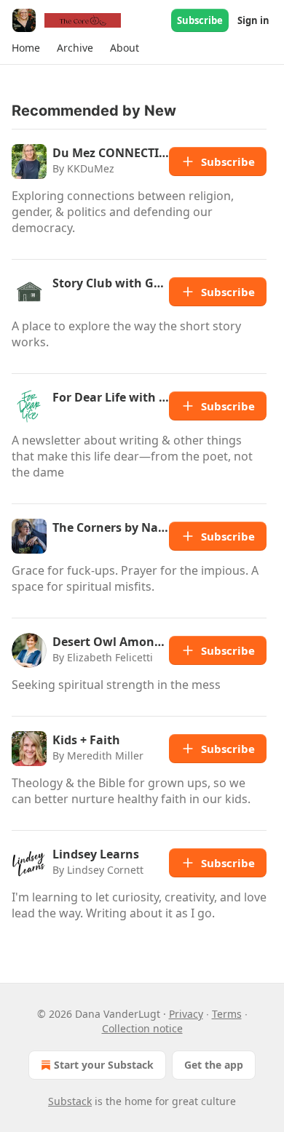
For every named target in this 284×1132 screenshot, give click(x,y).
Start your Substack (104, 1065)
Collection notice (142, 1028)
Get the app (213, 1065)
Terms (227, 1014)
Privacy (186, 1014)
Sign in (253, 20)
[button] (25, 48)
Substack (70, 1101)
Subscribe (200, 20)
